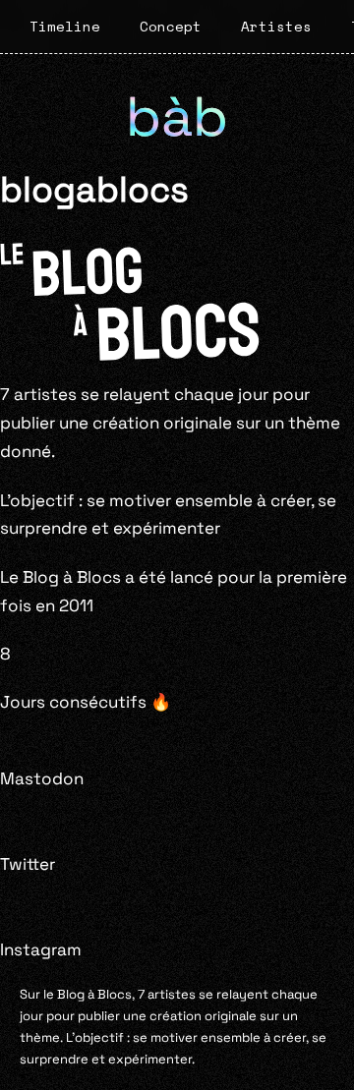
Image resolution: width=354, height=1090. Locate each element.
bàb (177, 116)
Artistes (276, 26)
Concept (171, 26)
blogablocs (94, 189)
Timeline (65, 26)
